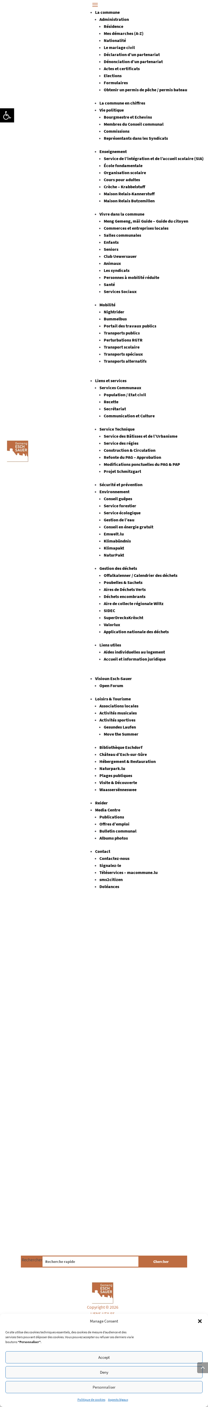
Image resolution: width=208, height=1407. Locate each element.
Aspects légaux (118, 1400)
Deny (104, 1372)
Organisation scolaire (125, 172)
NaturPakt (114, 555)
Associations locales (118, 706)
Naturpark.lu (112, 768)
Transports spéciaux (123, 354)
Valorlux (112, 624)
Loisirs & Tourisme (113, 698)
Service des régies (121, 443)
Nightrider (114, 311)
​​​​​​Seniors (111, 249)
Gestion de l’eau (119, 519)
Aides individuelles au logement (134, 652)
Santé (109, 284)
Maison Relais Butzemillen (129, 200)
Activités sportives (117, 720)
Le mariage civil (119, 47)
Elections (113, 75)
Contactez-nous (114, 858)
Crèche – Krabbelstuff (124, 186)
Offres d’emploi (114, 824)
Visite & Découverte (118, 782)
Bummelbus (115, 318)
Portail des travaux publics (130, 326)
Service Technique (117, 429)
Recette (111, 401)
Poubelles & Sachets (123, 582)
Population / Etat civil (125, 394)
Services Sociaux (120, 291)
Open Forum (111, 685)
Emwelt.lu (114, 534)
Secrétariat (115, 408)
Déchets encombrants (124, 596)
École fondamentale (123, 165)
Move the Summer (121, 734)
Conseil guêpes (118, 498)
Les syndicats (116, 270)
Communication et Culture (129, 415)
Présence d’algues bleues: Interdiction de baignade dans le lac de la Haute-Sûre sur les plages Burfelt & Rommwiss (101, 1162)
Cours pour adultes (122, 179)
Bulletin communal (117, 831)
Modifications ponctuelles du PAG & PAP (142, 464)
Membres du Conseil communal (134, 124)
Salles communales (122, 235)
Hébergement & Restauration (127, 761)
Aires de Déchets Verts (125, 589)
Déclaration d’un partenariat (132, 54)
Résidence (113, 26)
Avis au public (82, 993)
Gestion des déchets (118, 568)
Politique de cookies (91, 1400)
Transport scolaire (121, 347)
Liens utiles (110, 645)
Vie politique (111, 110)
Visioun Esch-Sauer (113, 678)
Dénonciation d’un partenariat (133, 61)
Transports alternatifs (125, 361)
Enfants (111, 242)
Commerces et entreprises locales (136, 228)
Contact (102, 851)
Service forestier (120, 505)
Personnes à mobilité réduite (131, 277)
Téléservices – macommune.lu (128, 872)
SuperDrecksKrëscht (123, 617)
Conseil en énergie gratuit (128, 526)
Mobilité (107, 304)
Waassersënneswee (117, 789)
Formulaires (116, 82)
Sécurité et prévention (120, 484)
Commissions (116, 131)
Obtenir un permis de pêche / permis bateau (145, 89)
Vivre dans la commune (121, 214)
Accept (104, 1357)
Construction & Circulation (129, 450)
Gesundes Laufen (120, 727)
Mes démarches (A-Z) (124, 33)
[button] (7, 115)
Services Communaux (120, 387)
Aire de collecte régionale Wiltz (134, 603)
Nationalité (115, 40)
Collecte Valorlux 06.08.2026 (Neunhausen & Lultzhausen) (92, 980)
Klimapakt (114, 548)
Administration (114, 19)
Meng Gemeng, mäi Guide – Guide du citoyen (146, 221)
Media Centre (107, 810)
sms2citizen (111, 879)
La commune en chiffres (122, 103)
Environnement (114, 491)
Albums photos (113, 838)
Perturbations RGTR (123, 340)
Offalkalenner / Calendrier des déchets (140, 575)
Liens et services (110, 380)
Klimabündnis (117, 541)
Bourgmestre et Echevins (128, 117)
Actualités (59, 993)
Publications (111, 817)
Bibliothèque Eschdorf (120, 747)
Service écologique (122, 512)
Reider (101, 802)
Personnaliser (104, 1387)
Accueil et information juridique (135, 659)
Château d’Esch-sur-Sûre (123, 754)
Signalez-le (110, 865)
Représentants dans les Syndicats (136, 138)
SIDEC (109, 610)
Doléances (109, 886)
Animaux (112, 263)
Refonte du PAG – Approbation (132, 457)
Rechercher (32, 1259)
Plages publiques (115, 775)
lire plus (33, 1027)
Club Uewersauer (120, 256)
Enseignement (113, 151)
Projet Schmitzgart (122, 471)
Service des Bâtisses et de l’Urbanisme (140, 436)
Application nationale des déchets (136, 631)
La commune (107, 12)
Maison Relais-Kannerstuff (129, 193)
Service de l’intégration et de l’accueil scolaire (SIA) (154, 158)
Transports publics (122, 333)
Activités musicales (118, 713)
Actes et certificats (122, 68)
